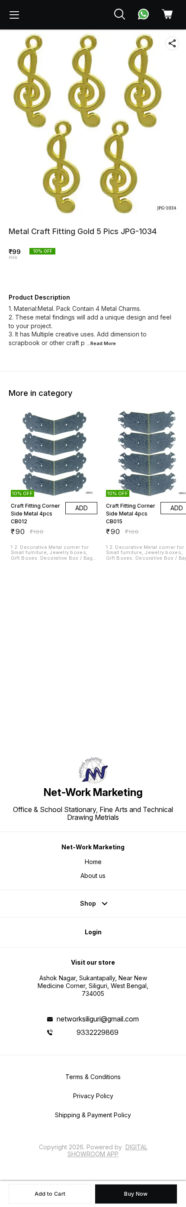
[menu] (14, 15)
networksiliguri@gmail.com (98, 1019)
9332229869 (98, 1032)
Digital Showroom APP (107, 1150)
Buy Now (136, 1194)
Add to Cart (50, 1194)
